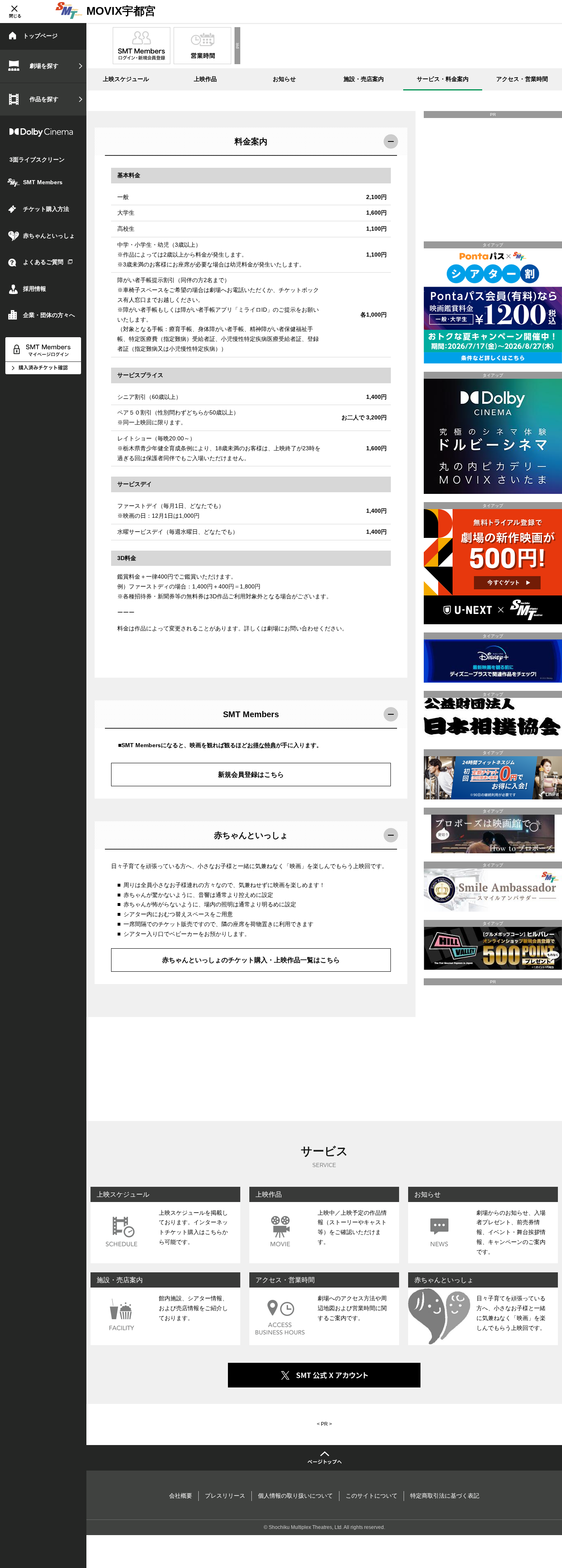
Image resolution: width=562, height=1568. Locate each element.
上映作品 (205, 79)
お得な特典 (261, 745)
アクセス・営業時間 (522, 79)
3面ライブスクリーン (37, 159)
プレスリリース (225, 1495)
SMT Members (43, 182)
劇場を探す (44, 66)
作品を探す (44, 99)
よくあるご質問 (43, 262)
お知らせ (284, 79)
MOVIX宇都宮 (121, 11)
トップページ (40, 35)
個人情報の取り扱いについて (295, 1495)
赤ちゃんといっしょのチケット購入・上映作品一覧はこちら (251, 959)
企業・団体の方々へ (49, 315)
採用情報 (34, 288)
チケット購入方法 (46, 209)
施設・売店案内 (364, 79)
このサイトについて (371, 1495)
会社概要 (180, 1495)
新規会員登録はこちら (251, 774)
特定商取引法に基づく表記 (444, 1495)
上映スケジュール (126, 79)
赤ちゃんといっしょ (49, 235)
